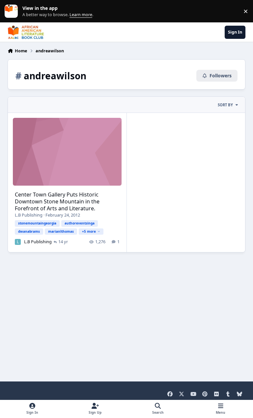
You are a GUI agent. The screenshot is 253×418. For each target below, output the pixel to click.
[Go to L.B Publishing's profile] (18, 242)
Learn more (12, 11)
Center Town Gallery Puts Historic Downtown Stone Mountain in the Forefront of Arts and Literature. (57, 201)
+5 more (89, 231)
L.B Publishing (28, 215)
